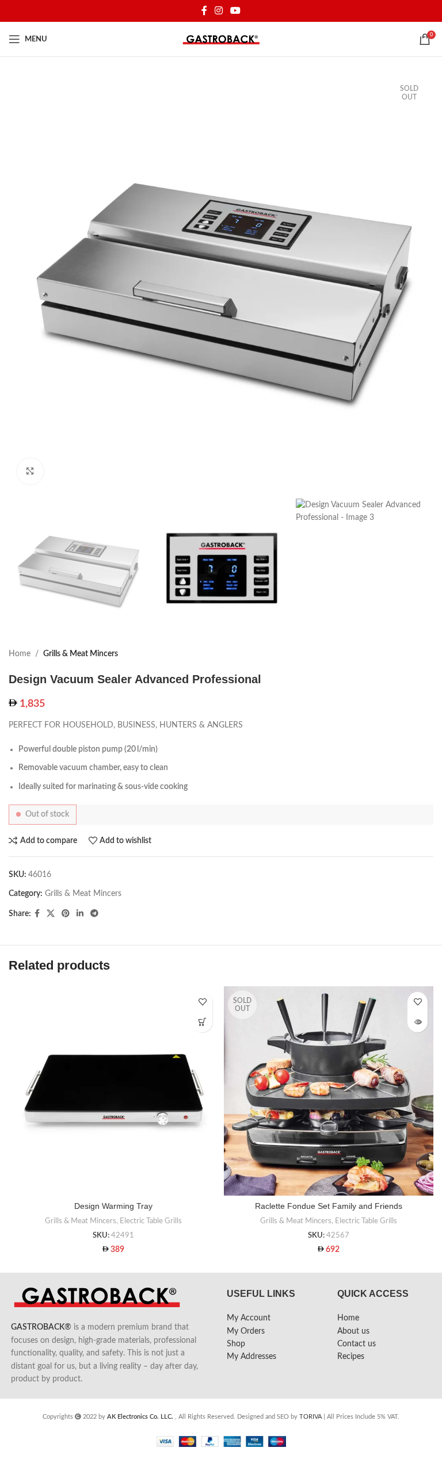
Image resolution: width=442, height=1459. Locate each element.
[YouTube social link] (236, 11)
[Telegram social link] (94, 914)
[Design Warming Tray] (113, 1091)
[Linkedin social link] (80, 914)
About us (353, 1331)
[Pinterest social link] (65, 914)
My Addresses (251, 1357)
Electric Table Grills (151, 1221)
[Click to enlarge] (30, 471)
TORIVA (310, 1417)
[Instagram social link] (218, 11)
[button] (202, 1022)
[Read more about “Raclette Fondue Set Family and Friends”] (417, 1022)
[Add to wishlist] (202, 1002)
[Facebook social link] (204, 11)
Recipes (350, 1357)
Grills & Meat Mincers (80, 654)
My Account (248, 1318)
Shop (236, 1344)
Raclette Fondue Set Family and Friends (328, 1206)
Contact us (356, 1344)
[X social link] (50, 914)
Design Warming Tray (113, 1206)
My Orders (246, 1331)
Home (20, 654)
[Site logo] (221, 39)
